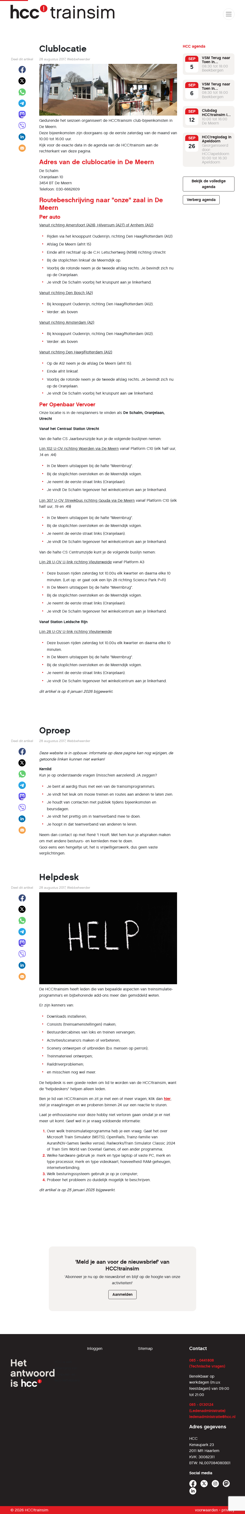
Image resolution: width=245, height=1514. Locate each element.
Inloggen (94, 1348)
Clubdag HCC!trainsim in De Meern (215, 114)
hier (167, 1098)
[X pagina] (204, 1483)
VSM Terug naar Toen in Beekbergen (216, 62)
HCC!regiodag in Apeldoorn (216, 139)
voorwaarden (206, 1510)
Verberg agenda (201, 199)
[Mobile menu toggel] (228, 14)
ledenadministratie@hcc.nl (212, 1416)
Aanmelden (122, 1294)
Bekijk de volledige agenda (209, 184)
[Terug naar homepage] (63, 14)
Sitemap (145, 1348)
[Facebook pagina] (193, 1483)
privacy (228, 1510)
